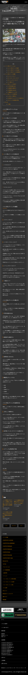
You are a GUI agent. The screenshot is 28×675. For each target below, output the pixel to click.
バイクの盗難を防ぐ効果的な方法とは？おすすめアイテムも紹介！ (19, 502)
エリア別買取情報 (6, 569)
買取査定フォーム (4, 635)
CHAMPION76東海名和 (7, 549)
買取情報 (4, 599)
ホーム (3, 10)
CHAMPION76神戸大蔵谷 (8, 558)
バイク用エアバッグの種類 (10, 74)
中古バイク (5, 590)
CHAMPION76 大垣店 (5, 648)
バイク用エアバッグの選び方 (10, 84)
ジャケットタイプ (11, 76)
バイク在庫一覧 (4, 627)
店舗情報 (3, 639)
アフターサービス (6, 566)
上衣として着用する (11, 96)
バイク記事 (8, 10)
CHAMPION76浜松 (6, 552)
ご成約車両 (5, 572)
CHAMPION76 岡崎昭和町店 (6, 650)
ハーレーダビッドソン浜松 (8, 584)
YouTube (4, 564)
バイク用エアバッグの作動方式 (13, 72)
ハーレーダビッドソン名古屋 (8, 581)
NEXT (21, 525)
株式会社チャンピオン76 (8, 593)
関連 (8, 104)
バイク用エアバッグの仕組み (13, 70)
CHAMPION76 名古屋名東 (8, 540)
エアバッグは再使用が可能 (13, 100)
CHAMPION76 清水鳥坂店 (6, 645)
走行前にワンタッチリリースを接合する (15, 98)
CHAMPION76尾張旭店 (7, 546)
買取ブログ (3, 636)
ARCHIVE (14, 525)
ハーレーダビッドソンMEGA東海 (9, 578)
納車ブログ (5, 596)
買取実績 (3, 630)
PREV (6, 525)
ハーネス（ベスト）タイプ (13, 78)
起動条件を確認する (11, 88)
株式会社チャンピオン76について (7, 667)
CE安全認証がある (11, 86)
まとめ (6, 102)
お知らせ (3, 657)
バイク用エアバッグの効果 (13, 68)
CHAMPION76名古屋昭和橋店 (9, 543)
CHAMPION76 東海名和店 (6, 642)
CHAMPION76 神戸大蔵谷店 (6, 644)
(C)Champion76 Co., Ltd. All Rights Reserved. (14, 672)
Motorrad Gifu (5, 561)
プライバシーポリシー (20, 667)
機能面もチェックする (12, 92)
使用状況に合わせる (11, 90)
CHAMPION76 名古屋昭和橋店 (7, 647)
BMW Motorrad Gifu (5, 653)
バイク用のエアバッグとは (10, 66)
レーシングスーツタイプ (12, 80)
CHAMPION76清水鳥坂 (7, 555)
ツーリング (5, 575)
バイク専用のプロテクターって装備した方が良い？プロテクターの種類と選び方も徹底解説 (7, 503)
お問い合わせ (4, 663)
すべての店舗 (5, 537)
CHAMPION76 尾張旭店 (5, 651)
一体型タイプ (10, 82)
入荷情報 (3, 660)
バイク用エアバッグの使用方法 (11, 94)
